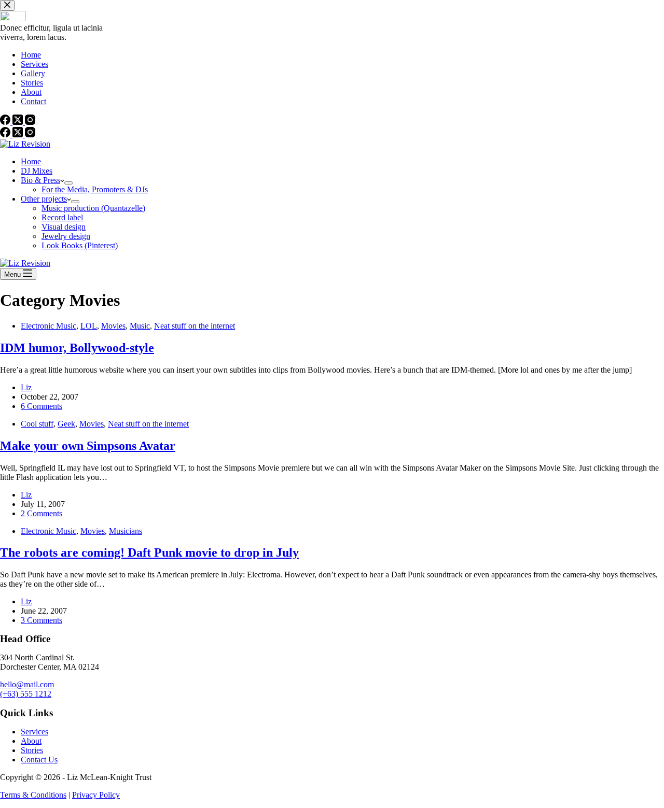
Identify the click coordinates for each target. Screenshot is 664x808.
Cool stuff (37, 423)
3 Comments (41, 620)
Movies (113, 325)
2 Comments (41, 513)
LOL (88, 325)
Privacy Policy (96, 794)
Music (140, 325)
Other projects (44, 198)
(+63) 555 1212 (25, 693)
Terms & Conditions (33, 794)
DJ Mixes (36, 170)
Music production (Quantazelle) (93, 208)
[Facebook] (6, 134)
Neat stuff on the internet (194, 325)
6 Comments (41, 406)
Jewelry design (66, 236)
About (31, 740)
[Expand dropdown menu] (68, 183)
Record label (62, 217)
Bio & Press (40, 180)
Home (31, 161)
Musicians (125, 531)
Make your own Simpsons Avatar (87, 445)
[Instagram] (30, 134)
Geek (66, 423)
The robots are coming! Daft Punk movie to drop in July (149, 552)
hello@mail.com (27, 684)
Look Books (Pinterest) (80, 245)
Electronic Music (48, 325)
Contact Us (39, 759)
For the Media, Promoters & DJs (95, 189)
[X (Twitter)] (18, 134)
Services (34, 731)
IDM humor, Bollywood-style (77, 348)
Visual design (64, 226)
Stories (32, 750)
